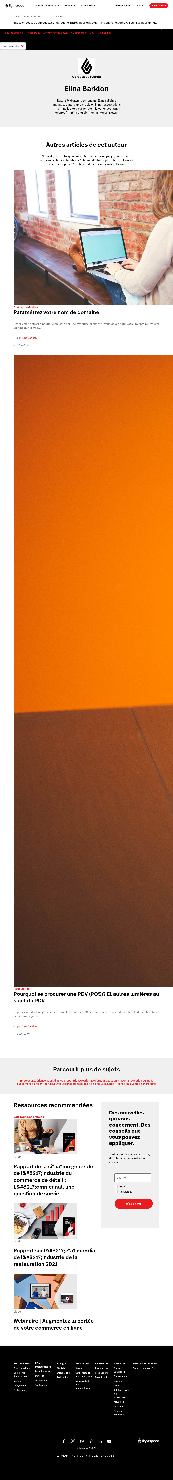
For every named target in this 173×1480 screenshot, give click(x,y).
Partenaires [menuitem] (86, 5)
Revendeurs (101, 1372)
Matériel (18, 1381)
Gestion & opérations (93, 1080)
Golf (92, 32)
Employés (26, 1080)
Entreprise (119, 1363)
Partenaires (101, 1363)
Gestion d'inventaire (119, 1080)
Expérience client (43, 1080)
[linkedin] (100, 1441)
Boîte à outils (102, 1377)
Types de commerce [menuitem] (45, 5)
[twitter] (73, 1441)
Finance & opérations (67, 1080)
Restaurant (33, 32)
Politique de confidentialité (100, 1456)
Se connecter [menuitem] (123, 5)
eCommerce (78, 32)
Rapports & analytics (93, 1083)
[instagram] (82, 1441)
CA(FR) (64, 1456)
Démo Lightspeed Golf (144, 1368)
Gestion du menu (142, 1080)
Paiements (73, 1083)
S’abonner (133, 1204)
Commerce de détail (55, 32)
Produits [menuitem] (68, 5)
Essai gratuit (158, 5)
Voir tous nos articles (29, 1117)
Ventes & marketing (144, 1083)
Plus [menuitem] (138, 5)
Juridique (118, 1406)
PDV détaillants (22, 1363)
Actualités (119, 1401)
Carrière (118, 1381)
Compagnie (105, 32)
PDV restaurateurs (43, 1365)
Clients (117, 1385)
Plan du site (77, 1456)
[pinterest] (91, 1441)
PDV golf (62, 1363)
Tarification (19, 1390)
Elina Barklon (29, 338)
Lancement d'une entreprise (34, 1083)
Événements (120, 1376)
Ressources (82, 1363)
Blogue (79, 1368)
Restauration (22, 989)
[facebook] (64, 1441)
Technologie (124, 1083)
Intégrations (20, 1385)
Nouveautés (59, 1083)
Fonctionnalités (22, 1368)
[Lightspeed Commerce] (15, 5)
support (111, 1083)
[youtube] (109, 1441)
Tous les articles (13, 32)
